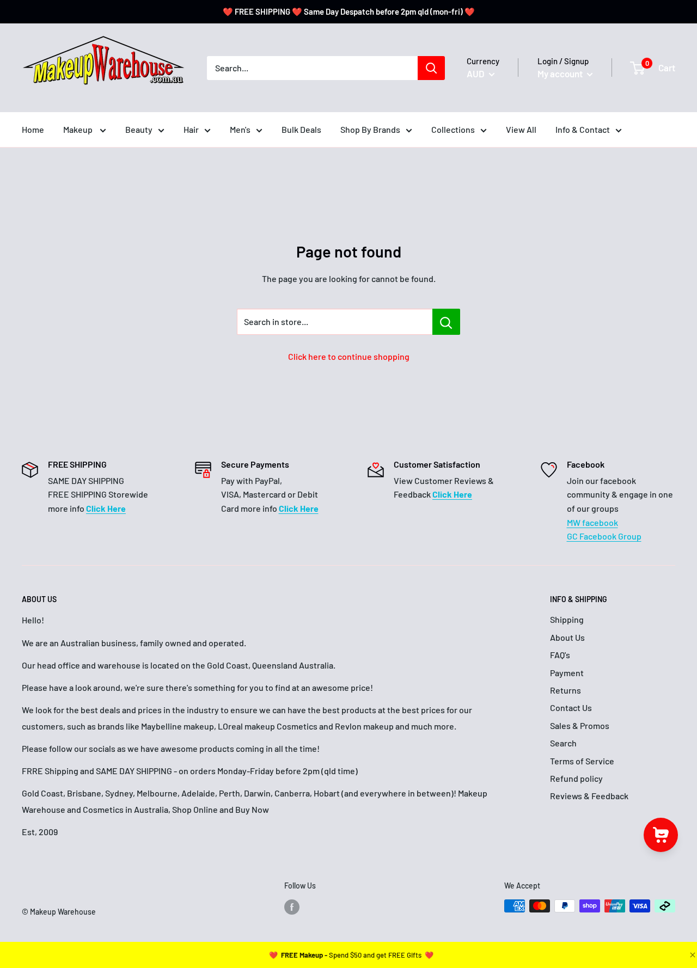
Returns (565, 690)
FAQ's (560, 655)
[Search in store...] (446, 322)
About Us (567, 637)
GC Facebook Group (604, 536)
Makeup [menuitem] (78, 129)
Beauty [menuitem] (138, 129)
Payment (567, 672)
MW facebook (592, 522)
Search (563, 743)
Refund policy (576, 778)
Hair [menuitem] (191, 129)
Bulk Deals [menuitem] (301, 129)
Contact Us (571, 707)
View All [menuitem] (521, 129)
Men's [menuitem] (240, 129)
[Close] (691, 955)
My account (560, 73)
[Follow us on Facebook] (291, 907)
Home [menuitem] (33, 129)
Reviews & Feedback (589, 796)
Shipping (567, 619)
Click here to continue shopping (348, 356)
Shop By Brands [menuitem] (370, 129)
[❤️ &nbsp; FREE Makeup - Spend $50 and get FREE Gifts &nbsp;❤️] (351, 955)
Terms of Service (582, 761)
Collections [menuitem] (453, 129)
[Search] (431, 68)
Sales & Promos (579, 725)
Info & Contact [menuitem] (582, 129)
